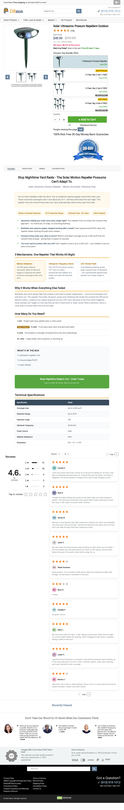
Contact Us (37, 789)
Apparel (51, 20)
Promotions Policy (10, 786)
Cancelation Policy (40, 786)
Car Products (66, 20)
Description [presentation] (11, 168)
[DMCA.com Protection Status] (64, 799)
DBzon (11, 798)
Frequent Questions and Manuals (16, 789)
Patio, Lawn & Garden (32, 20)
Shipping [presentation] (42, 168)
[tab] (11, 168)
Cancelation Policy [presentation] (58, 168)
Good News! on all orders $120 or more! (25, 2)
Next (46, 77)
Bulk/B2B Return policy (12, 783)
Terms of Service (39, 778)
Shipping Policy (38, 783)
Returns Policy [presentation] (27, 168)
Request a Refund (10, 791)
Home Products (10, 20)
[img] (61, 31)
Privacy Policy (9, 778)
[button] (34, 462)
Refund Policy (38, 781)
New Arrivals (81, 20)
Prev (7, 77)
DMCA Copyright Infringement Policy (17, 781)
